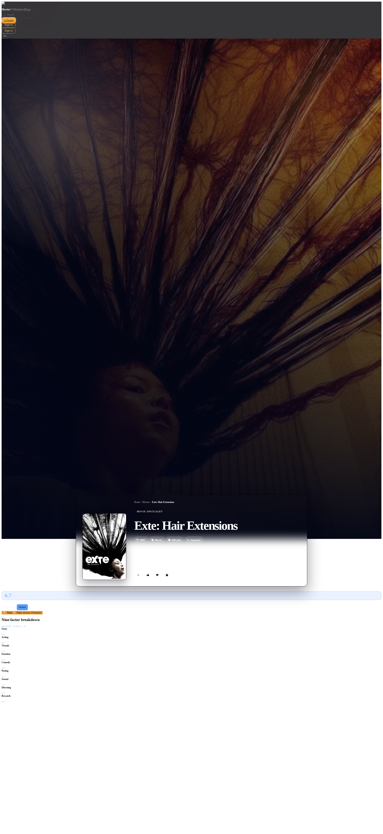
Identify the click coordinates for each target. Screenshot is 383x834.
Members (19, 9)
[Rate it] (167, 575)
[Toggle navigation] (5, 36)
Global (22, 607)
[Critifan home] (191, 5)
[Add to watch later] (138, 575)
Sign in (9, 24)
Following (9, 607)
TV (12, 9)
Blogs (27, 9)
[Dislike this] (157, 575)
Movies (6, 9)
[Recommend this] (148, 575)
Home (137, 502)
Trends (9, 20)
